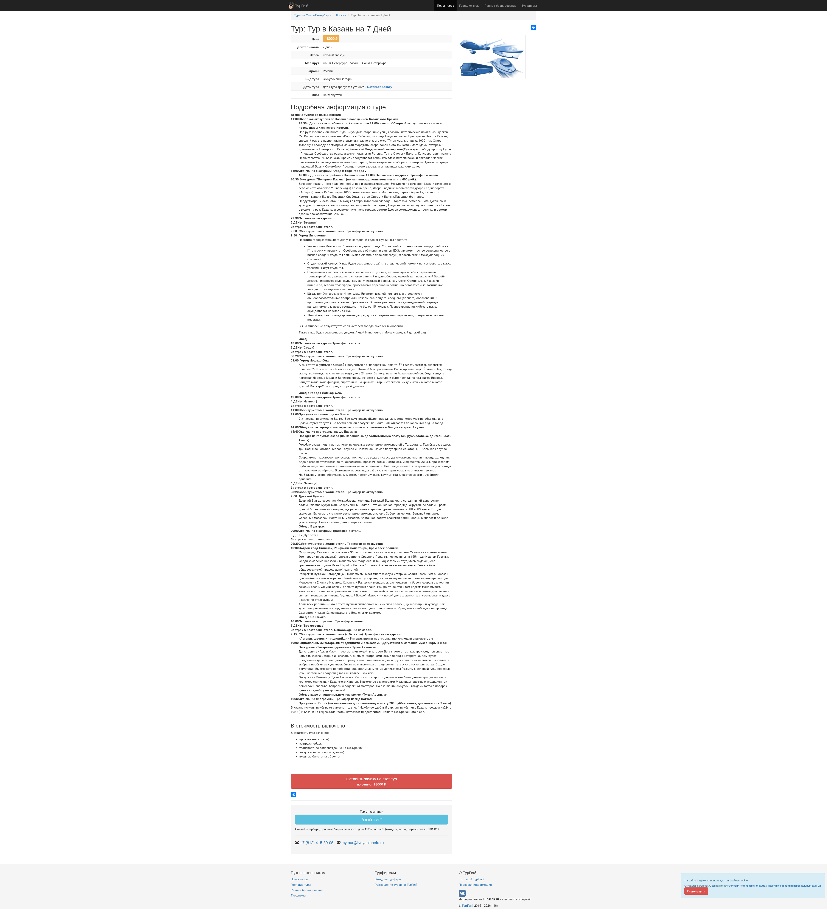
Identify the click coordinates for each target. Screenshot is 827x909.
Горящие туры (469, 5)
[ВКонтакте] (533, 27)
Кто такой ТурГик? (471, 879)
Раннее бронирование (500, 5)
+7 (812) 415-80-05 (316, 842)
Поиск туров (445, 5)
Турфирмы (529, 5)
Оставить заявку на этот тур (371, 781)
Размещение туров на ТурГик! (396, 884)
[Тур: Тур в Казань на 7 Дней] (492, 58)
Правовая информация (475, 884)
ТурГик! (301, 5)
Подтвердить (696, 891)
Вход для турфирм (388, 879)
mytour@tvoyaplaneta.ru (363, 842)
